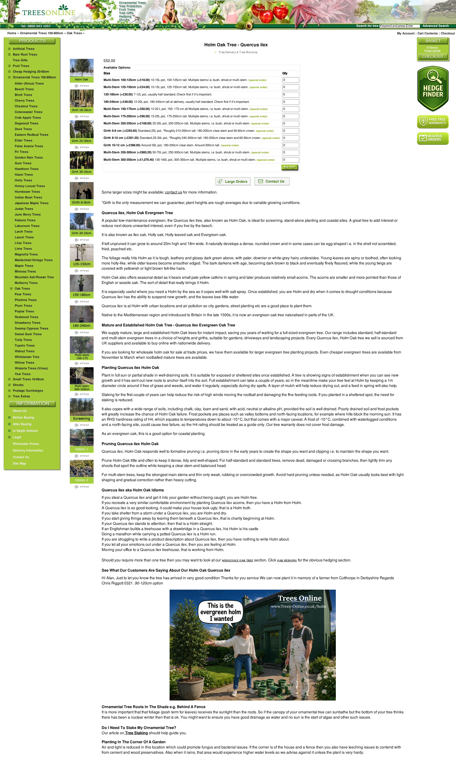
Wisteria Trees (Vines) (31, 368)
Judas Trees (24, 209)
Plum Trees (23, 305)
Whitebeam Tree (27, 357)
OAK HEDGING (287, 560)
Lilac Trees (23, 243)
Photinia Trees (26, 300)
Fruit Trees (21, 66)
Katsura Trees (25, 220)
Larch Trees (24, 231)
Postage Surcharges (28, 390)
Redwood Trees (26, 317)
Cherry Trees (24, 100)
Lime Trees (23, 248)
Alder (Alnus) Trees (29, 83)
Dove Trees (23, 129)
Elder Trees (23, 140)
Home (11, 33)
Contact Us (21, 457)
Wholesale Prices (26, 444)
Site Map (19, 463)
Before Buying (23, 417)
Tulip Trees (23, 340)
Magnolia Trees (26, 254)
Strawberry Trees (27, 322)
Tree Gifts (20, 60)
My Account (405, 33)
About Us (20, 411)
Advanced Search (436, 26)
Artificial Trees (23, 49)
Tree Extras (21, 396)
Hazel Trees (24, 174)
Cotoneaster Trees (28, 112)
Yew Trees (22, 374)
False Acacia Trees (29, 146)
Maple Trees (24, 266)
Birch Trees (23, 95)
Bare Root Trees (25, 54)
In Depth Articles (25, 431)
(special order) (257, 80)
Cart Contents (428, 33)
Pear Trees (23, 294)
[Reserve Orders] (433, 138)
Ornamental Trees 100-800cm (41, 33)
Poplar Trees (24, 311)
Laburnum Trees (27, 226)
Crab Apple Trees (28, 117)
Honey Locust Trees (30, 186)
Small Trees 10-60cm (28, 379)
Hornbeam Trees (27, 191)
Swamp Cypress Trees (31, 328)
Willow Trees (24, 362)
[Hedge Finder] (433, 89)
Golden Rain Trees (29, 157)
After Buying (22, 424)
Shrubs (18, 385)
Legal (17, 437)
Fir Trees (21, 152)
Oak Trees (74, 33)
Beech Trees (24, 89)
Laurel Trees (24, 237)
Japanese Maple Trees (31, 203)
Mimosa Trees (25, 271)
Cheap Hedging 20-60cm (31, 71)
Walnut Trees (24, 351)
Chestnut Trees (26, 106)
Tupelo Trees (25, 345)
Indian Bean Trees (28, 197)
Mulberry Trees (26, 283)
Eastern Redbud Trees (31, 134)
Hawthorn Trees (26, 169)
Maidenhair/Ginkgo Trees (33, 260)
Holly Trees (23, 180)
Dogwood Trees (26, 123)
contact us (173, 192)
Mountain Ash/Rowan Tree (34, 277)
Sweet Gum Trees (28, 334)
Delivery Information (28, 450)
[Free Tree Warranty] (433, 122)
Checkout (448, 33)
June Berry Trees (28, 214)
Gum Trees (23, 163)
